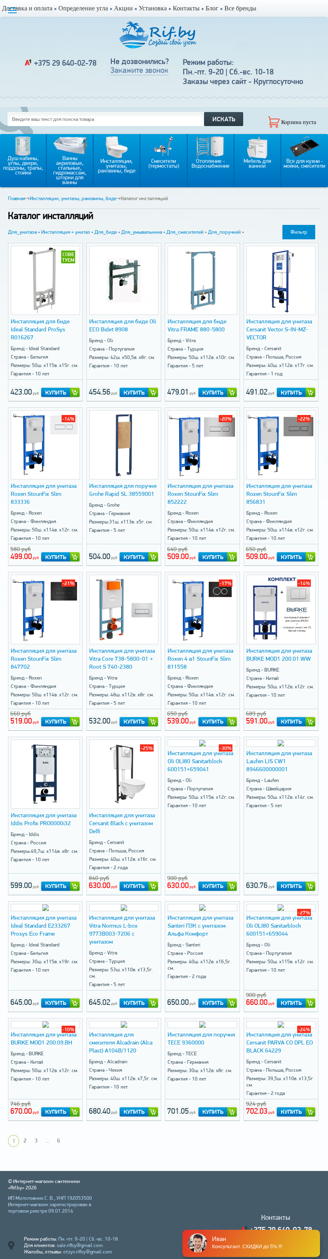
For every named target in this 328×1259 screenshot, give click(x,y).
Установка (153, 8)
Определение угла (83, 8)
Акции (123, 8)
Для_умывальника (141, 232)
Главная (16, 198)
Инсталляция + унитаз (65, 232)
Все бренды (240, 8)
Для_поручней (224, 232)
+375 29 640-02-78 (65, 63)
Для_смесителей (185, 232)
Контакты (186, 8)
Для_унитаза (22, 232)
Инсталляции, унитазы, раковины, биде (73, 198)
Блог (212, 8)
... (47, 1140)
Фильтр (298, 232)
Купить (55, 392)
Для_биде (105, 232)
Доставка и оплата (27, 8)
